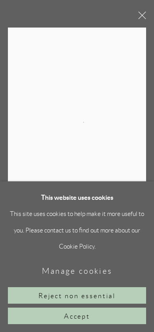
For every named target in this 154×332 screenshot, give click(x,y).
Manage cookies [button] (77, 270)
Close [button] (140, 18)
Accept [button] (77, 316)
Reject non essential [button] (77, 296)
